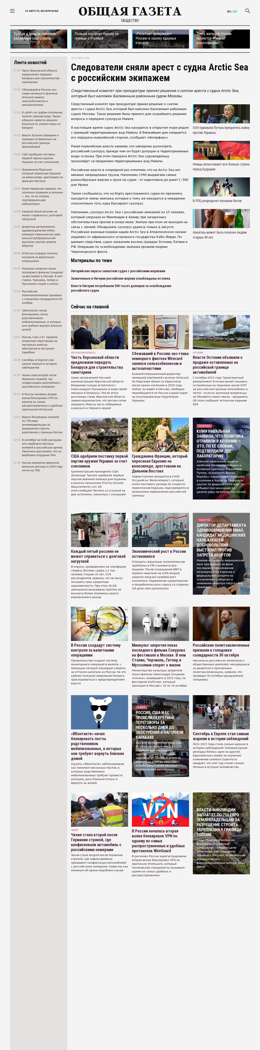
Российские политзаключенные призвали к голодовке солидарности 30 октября (221, 650)
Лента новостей (30, 62)
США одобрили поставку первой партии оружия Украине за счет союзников (99, 461)
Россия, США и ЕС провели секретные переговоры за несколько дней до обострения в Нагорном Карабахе (159, 725)
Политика (204, 425)
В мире (141, 707)
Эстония (198, 352)
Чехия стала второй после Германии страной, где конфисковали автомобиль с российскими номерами (96, 842)
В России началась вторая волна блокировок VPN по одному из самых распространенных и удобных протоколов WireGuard (158, 841)
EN (235, 11)
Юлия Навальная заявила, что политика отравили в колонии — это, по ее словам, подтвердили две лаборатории (220, 443)
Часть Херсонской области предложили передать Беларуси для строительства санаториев (97, 365)
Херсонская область (83, 352)
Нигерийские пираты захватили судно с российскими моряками (118, 271)
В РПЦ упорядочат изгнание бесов (217, 201)
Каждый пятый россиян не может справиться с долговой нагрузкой (98, 556)
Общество (130, 20)
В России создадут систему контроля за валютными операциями (96, 650)
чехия (74, 830)
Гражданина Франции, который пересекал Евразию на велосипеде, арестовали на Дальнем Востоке (159, 463)
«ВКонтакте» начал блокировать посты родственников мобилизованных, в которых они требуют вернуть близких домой (97, 746)
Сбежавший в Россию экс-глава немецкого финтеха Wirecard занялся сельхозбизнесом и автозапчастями (160, 361)
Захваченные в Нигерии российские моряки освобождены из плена (120, 278)
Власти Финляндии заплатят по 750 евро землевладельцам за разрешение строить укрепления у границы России (219, 822)
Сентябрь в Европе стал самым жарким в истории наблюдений (221, 736)
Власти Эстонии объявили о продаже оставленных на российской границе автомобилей (217, 365)
